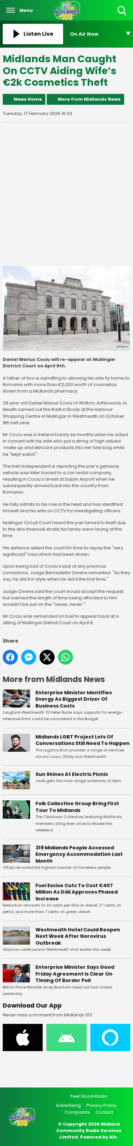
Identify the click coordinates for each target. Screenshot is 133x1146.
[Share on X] (47, 657)
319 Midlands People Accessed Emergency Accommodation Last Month (79, 854)
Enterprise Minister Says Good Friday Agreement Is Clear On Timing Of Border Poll (74, 974)
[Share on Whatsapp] (65, 657)
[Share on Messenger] (28, 657)
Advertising (68, 1105)
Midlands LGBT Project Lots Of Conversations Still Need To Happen (82, 740)
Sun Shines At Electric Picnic (71, 774)
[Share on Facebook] (10, 657)
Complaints (77, 1112)
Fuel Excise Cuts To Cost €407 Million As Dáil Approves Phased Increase (76, 892)
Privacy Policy (101, 1105)
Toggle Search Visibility (122, 15)
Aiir (113, 1137)
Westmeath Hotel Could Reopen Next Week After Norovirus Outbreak (77, 936)
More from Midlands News (89, 99)
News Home (28, 99)
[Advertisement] (66, 194)
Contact (104, 1112)
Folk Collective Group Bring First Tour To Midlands (77, 807)
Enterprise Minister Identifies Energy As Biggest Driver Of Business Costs (73, 699)
